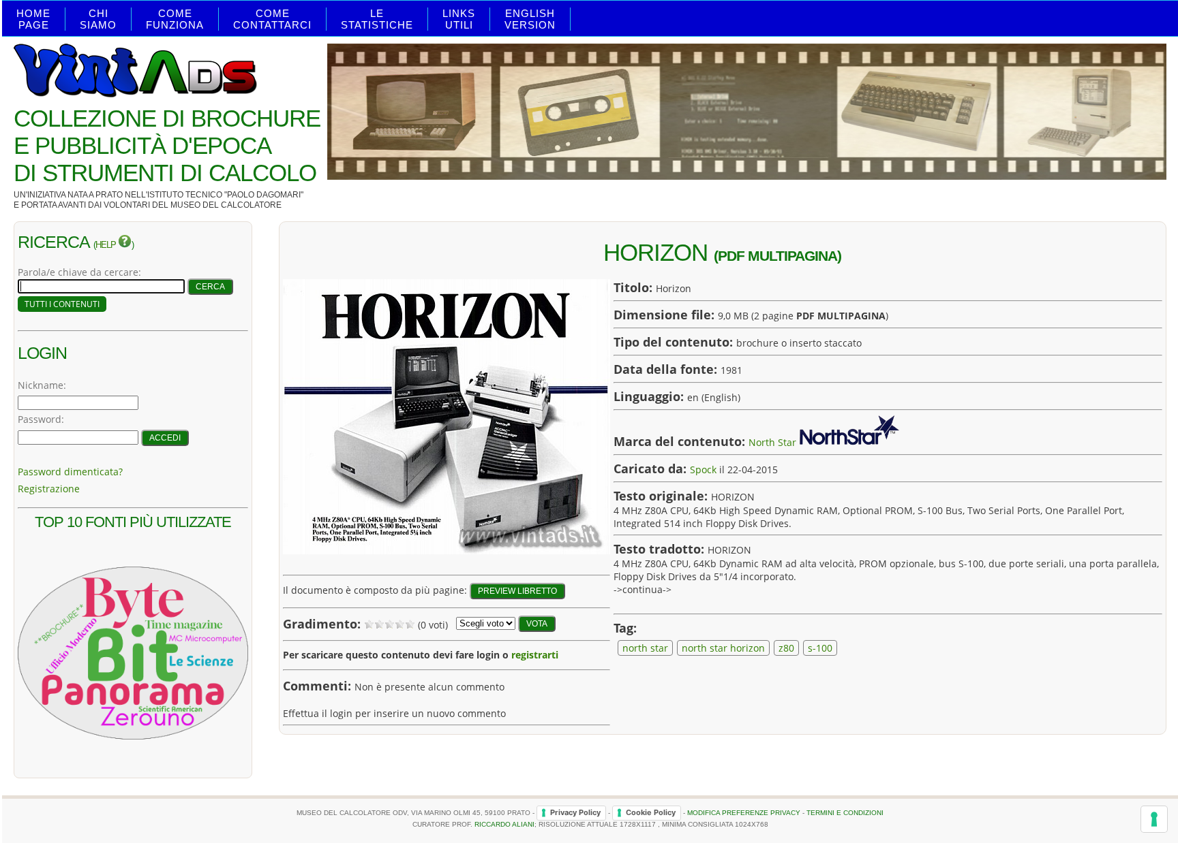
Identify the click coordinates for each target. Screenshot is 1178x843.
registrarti (534, 654)
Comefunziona (175, 19)
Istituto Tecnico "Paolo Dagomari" (225, 195)
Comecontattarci (272, 19)
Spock (703, 469)
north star (645, 647)
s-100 (820, 647)
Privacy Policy (575, 812)
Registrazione (49, 488)
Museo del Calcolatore (226, 205)
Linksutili (458, 19)
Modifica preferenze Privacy (743, 812)
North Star (772, 442)
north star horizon (723, 647)
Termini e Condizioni (844, 812)
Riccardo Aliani (504, 824)
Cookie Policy (651, 812)
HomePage (33, 19)
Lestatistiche (377, 19)
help (106, 245)
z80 (786, 647)
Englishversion (530, 19)
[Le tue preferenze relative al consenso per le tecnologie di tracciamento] (1154, 819)
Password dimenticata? (70, 471)
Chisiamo (98, 19)
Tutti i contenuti (62, 304)
